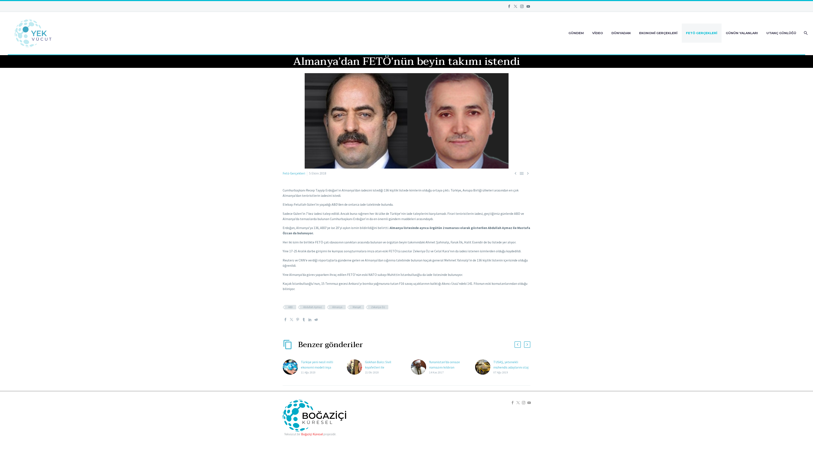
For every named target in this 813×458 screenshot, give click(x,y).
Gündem (576, 33)
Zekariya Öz (378, 307)
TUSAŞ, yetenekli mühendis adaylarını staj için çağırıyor (510, 367)
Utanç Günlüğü (781, 33)
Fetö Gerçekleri (701, 33)
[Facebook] (509, 6)
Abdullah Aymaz (312, 307)
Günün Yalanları (742, 33)
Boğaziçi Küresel (312, 434)
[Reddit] (316, 319)
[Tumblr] (304, 319)
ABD (290, 307)
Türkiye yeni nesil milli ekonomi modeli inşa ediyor (317, 367)
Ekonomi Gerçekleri (658, 33)
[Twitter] (515, 6)
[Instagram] (522, 6)
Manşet (357, 307)
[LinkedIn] (310, 319)
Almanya (337, 307)
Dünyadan (621, 33)
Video (597, 33)
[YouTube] (528, 6)
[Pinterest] (297, 319)
